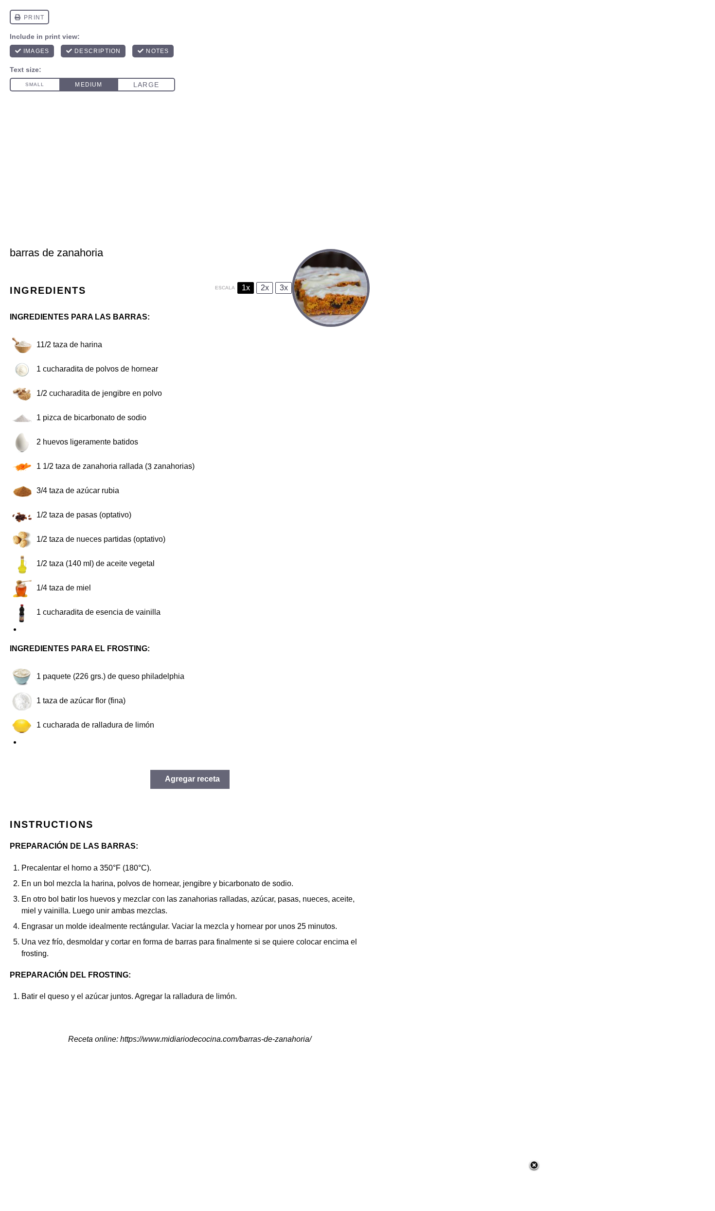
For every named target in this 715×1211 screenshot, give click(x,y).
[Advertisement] (357, 173)
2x (265, 288)
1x (246, 288)
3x (284, 288)
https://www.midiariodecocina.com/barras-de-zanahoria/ (215, 1039)
